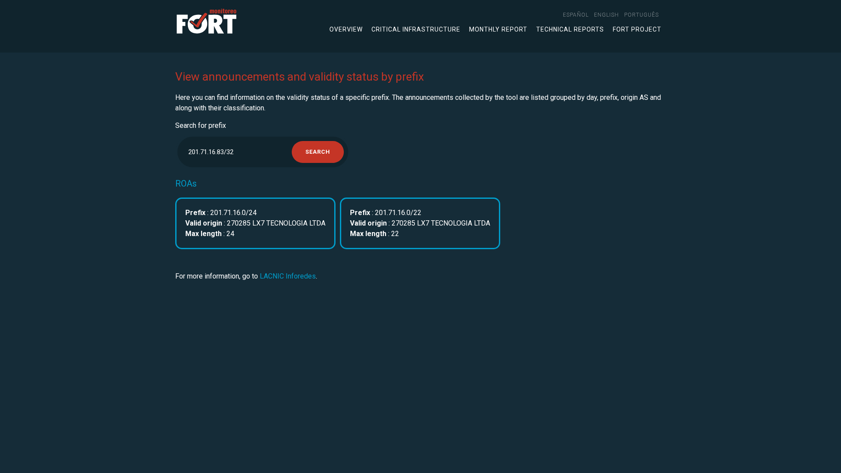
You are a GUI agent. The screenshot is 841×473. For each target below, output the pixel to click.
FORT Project (637, 29)
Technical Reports (570, 29)
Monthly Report (498, 29)
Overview (346, 29)
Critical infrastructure (415, 29)
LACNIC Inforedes (288, 276)
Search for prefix (200, 125)
